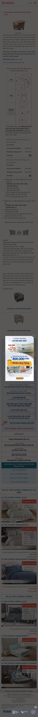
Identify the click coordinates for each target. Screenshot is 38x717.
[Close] (33, 336)
